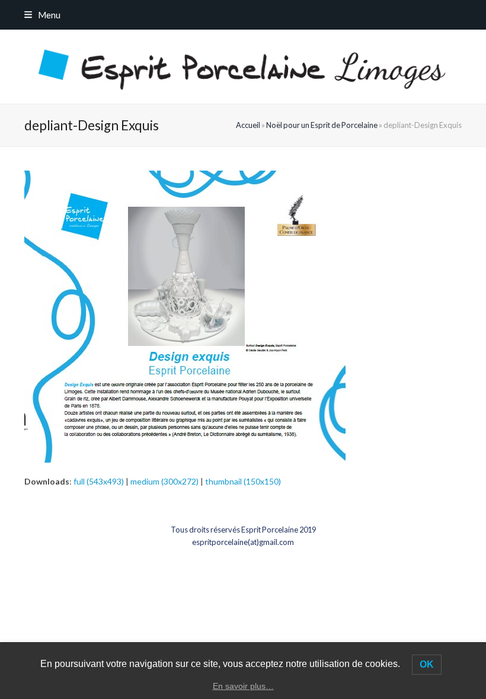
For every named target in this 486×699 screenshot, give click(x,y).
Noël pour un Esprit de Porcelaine (322, 125)
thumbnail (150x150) (243, 481)
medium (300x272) (164, 481)
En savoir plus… (243, 686)
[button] (42, 14)
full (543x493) (98, 481)
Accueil (248, 125)
